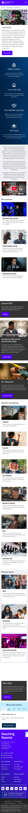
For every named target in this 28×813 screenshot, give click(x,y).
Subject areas (9, 7)
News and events (5, 764)
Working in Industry (9, 503)
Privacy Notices (17, 801)
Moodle (3, 777)
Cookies (20, 803)
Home (3, 7)
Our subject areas (18, 766)
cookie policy (6, 810)
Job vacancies (4, 769)
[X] (7, 788)
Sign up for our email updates (16, 794)
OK (24, 806)
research (6, 172)
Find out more (7, 396)
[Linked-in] (16, 788)
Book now (7, 697)
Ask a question (17, 781)
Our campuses (17, 769)
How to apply (7, 357)
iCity (2, 779)
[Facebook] (2, 788)
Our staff (5, 448)
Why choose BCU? (9, 725)
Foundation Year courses (10, 218)
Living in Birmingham (9, 650)
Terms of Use (8, 801)
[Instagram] (11, 788)
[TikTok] (25, 788)
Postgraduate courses (9, 273)
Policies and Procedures (9, 803)
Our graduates (7, 475)
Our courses (7, 53)
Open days (16, 777)
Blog (4, 531)
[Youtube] (20, 788)
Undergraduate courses (10, 246)
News (4, 591)
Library (3, 781)
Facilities (5, 422)
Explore (5, 314)
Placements (6, 621)
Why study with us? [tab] (4, 709)
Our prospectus (18, 779)
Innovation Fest (7, 558)
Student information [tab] (9, 709)
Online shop (4, 766)
